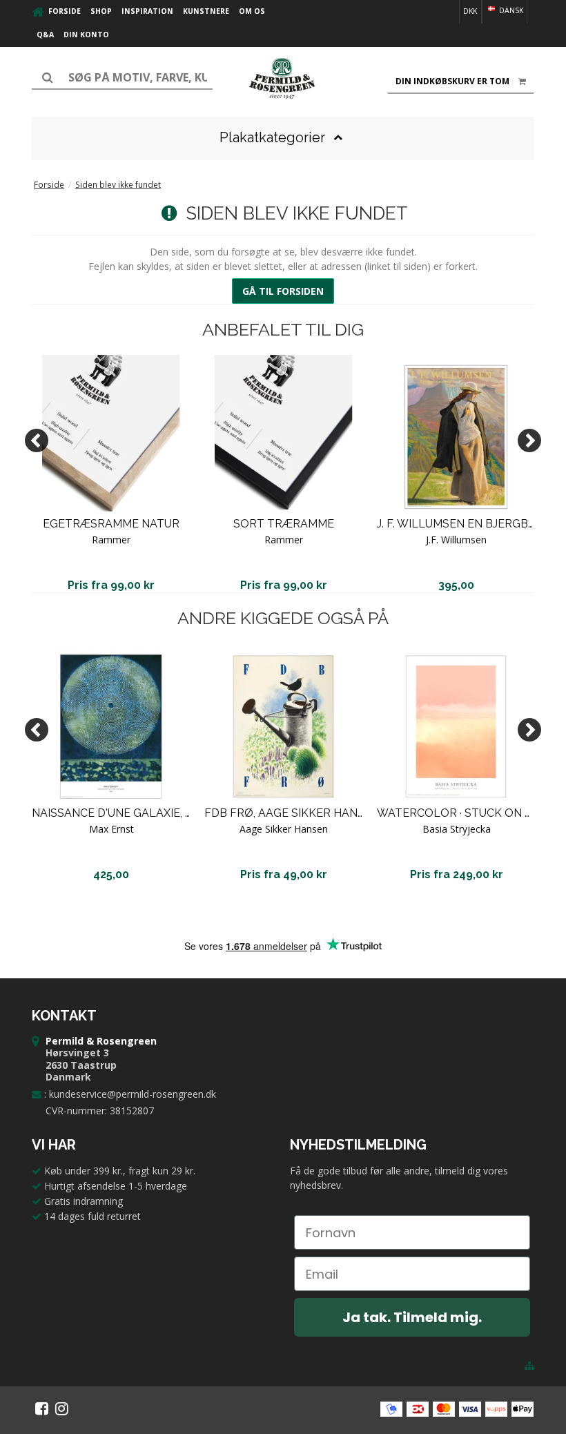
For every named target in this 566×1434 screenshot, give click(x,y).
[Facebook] (41, 1408)
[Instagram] (61, 1408)
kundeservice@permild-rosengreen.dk (132, 1094)
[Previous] (36, 440)
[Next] (529, 440)
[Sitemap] (529, 1365)
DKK (470, 11)
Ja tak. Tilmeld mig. (412, 1317)
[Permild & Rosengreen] (283, 78)
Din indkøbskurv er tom (452, 81)
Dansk (510, 10)
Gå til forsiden (283, 291)
